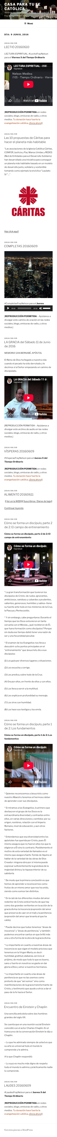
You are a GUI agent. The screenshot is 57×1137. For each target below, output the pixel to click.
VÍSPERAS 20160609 (19, 451)
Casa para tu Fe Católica (22, 6)
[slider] (47, 308)
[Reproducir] (8, 308)
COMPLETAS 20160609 (21, 246)
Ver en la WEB (13, 501)
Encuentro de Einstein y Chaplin (25, 1007)
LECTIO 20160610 (16, 47)
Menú (30, 23)
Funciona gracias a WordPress (18, 1130)
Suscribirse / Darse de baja (37, 501)
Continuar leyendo (14, 508)
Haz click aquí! (11, 231)
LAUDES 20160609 (17, 1085)
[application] (28, 308)
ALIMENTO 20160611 (18, 494)
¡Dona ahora (35, 123)
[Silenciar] (40, 308)
